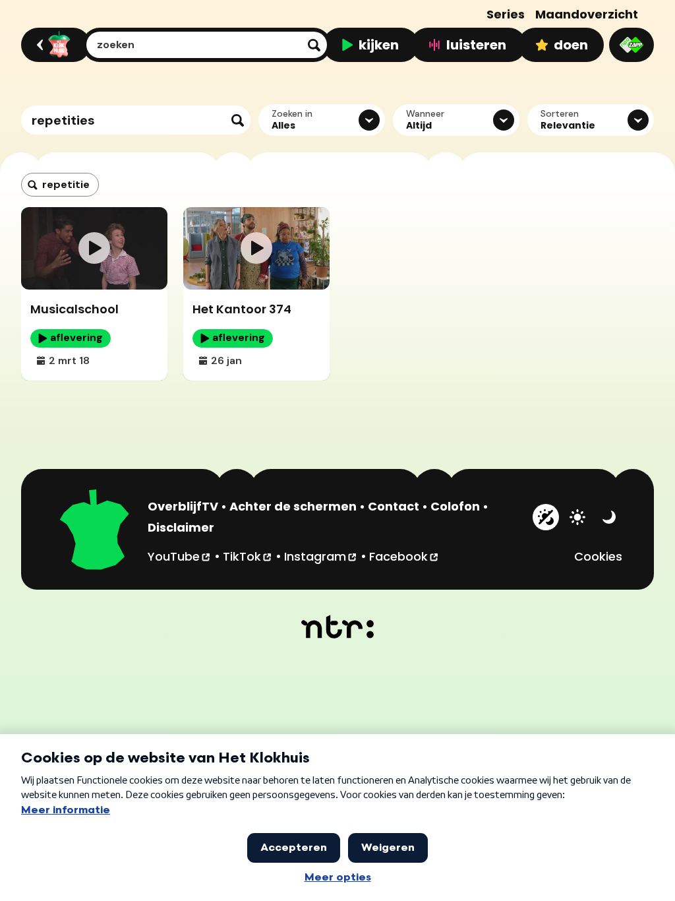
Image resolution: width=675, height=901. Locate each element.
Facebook (404, 556)
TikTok (248, 556)
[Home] (53, 45)
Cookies (598, 556)
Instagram (321, 556)
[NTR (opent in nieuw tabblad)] (337, 626)
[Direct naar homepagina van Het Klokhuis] (95, 531)
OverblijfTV (183, 506)
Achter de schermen (293, 506)
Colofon (455, 506)
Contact (393, 506)
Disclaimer (181, 527)
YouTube (180, 556)
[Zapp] (631, 45)
